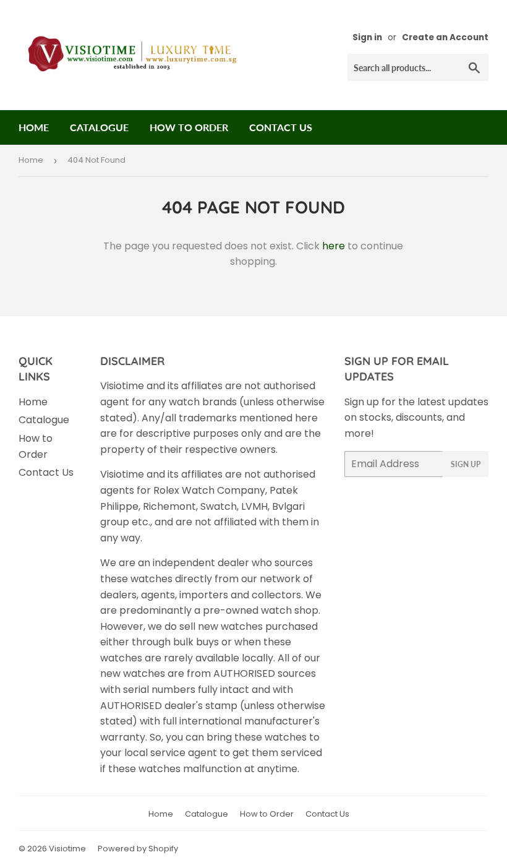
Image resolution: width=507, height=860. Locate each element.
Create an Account (445, 37)
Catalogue (99, 127)
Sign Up (465, 464)
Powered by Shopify (138, 848)
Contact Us (280, 127)
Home (34, 127)
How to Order (189, 127)
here (333, 246)
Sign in (367, 37)
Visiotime (67, 848)
